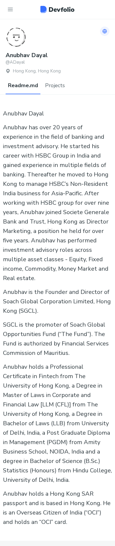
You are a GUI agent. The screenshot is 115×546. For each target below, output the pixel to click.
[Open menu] (10, 9)
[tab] (23, 85)
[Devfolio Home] (57, 9)
